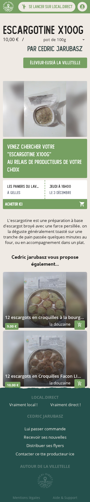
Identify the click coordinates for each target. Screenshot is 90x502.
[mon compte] (82, 6)
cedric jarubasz (59, 49)
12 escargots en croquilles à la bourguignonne (45, 317)
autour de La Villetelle (45, 466)
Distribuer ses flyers (45, 445)
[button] (46, 7)
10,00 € (12, 385)
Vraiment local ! (23, 404)
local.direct (45, 397)
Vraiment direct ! (65, 404)
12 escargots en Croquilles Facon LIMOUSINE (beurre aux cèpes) (45, 376)
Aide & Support (65, 497)
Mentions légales (26, 497)
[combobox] (56, 40)
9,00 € (12, 326)
